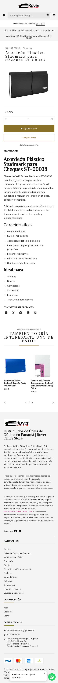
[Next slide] (52, 403)
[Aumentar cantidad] (51, 119)
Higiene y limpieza (12, 589)
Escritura (8, 565)
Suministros (9, 585)
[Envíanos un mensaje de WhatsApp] (52, 677)
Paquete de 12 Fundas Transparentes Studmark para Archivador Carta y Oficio (24, 384)
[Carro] (54, 15)
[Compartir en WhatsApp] (20, 312)
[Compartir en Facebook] (6, 312)
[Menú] (4, 15)
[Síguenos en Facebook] (19, 531)
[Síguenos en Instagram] (15, 531)
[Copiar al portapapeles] (35, 312)
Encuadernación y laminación (18, 569)
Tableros (8, 573)
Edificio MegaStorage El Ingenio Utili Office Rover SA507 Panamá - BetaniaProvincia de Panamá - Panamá (22, 642)
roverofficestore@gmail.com (20, 630)
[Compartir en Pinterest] (27, 312)
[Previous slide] (6, 403)
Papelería (8, 561)
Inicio (6, 30)
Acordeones (48, 30)
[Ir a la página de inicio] (29, 6)
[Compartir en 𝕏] (13, 312)
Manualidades (10, 577)
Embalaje (8, 581)
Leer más (40, 24)
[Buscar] (47, 15)
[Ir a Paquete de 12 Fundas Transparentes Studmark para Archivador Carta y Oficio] (25, 366)
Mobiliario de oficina (13, 557)
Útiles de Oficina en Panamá (25, 30)
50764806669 (13, 634)
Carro (6, 615)
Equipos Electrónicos (14, 593)
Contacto (8, 611)
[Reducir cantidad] (6, 119)
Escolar (7, 549)
